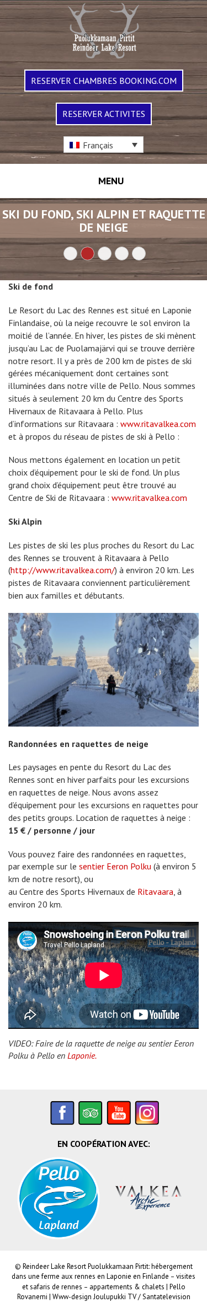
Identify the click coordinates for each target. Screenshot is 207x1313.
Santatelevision (166, 1296)
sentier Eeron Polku (115, 866)
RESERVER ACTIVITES (103, 113)
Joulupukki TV (115, 1296)
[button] (103, 144)
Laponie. (81, 1055)
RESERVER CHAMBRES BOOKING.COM (104, 80)
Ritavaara (155, 891)
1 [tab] (70, 253)
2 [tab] (87, 253)
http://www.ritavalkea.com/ (62, 569)
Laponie (119, 1276)
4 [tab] (122, 253)
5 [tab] (139, 253)
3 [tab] (105, 253)
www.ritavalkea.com (158, 423)
